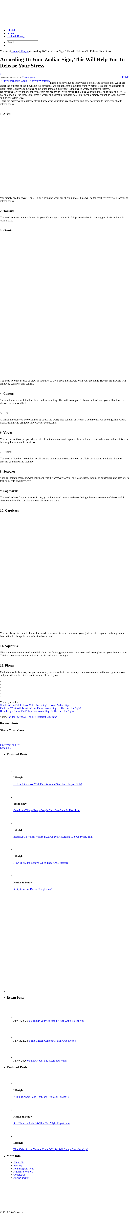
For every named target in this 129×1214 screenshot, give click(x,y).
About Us (18, 1162)
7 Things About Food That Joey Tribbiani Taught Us (41, 1096)
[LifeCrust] (25, 24)
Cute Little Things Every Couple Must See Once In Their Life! (46, 810)
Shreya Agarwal (28, 77)
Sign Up (17, 1165)
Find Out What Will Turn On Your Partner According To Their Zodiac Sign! (40, 708)
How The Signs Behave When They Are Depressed (41, 862)
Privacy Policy (21, 1177)
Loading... (5, 747)
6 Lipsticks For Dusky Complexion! (32, 889)
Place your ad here (10, 744)
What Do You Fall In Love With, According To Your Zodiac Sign (34, 705)
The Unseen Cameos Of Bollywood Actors (53, 1040)
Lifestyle (11, 30)
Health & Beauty (16, 36)
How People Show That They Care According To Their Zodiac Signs (37, 711)
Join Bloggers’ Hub (23, 1168)
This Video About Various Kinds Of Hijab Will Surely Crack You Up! (50, 1149)
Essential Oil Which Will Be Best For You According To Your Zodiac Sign (53, 836)
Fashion (11, 33)
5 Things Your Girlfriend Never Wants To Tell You (57, 1020)
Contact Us (19, 1174)
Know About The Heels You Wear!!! (48, 1060)
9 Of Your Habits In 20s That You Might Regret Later (41, 1123)
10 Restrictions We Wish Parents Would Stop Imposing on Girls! (47, 784)
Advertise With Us (23, 1171)
